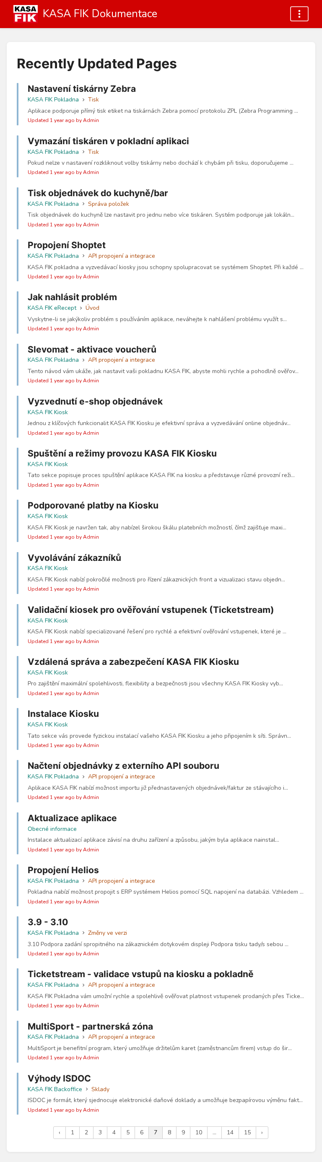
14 (230, 1132)
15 (247, 1132)
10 (198, 1132)
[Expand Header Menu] (299, 13)
